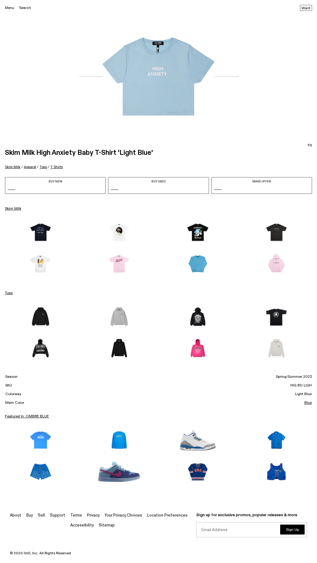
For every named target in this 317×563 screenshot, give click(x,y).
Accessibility (82, 525)
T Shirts (56, 167)
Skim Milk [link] (13, 209)
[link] (40, 232)
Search (25, 8)
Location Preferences (167, 515)
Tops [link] (9, 293)
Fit (310, 145)
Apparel (30, 167)
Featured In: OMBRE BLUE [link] (27, 416)
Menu (9, 8)
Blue (308, 403)
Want (306, 8)
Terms (76, 515)
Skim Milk (12, 167)
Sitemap (107, 525)
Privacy (93, 515)
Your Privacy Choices (123, 515)
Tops (43, 167)
